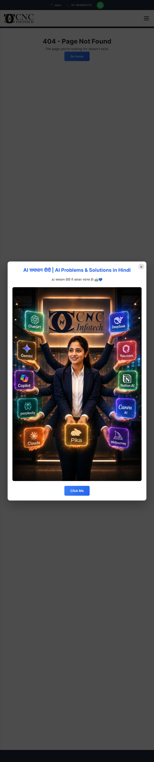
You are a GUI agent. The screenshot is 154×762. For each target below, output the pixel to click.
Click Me (77, 491)
